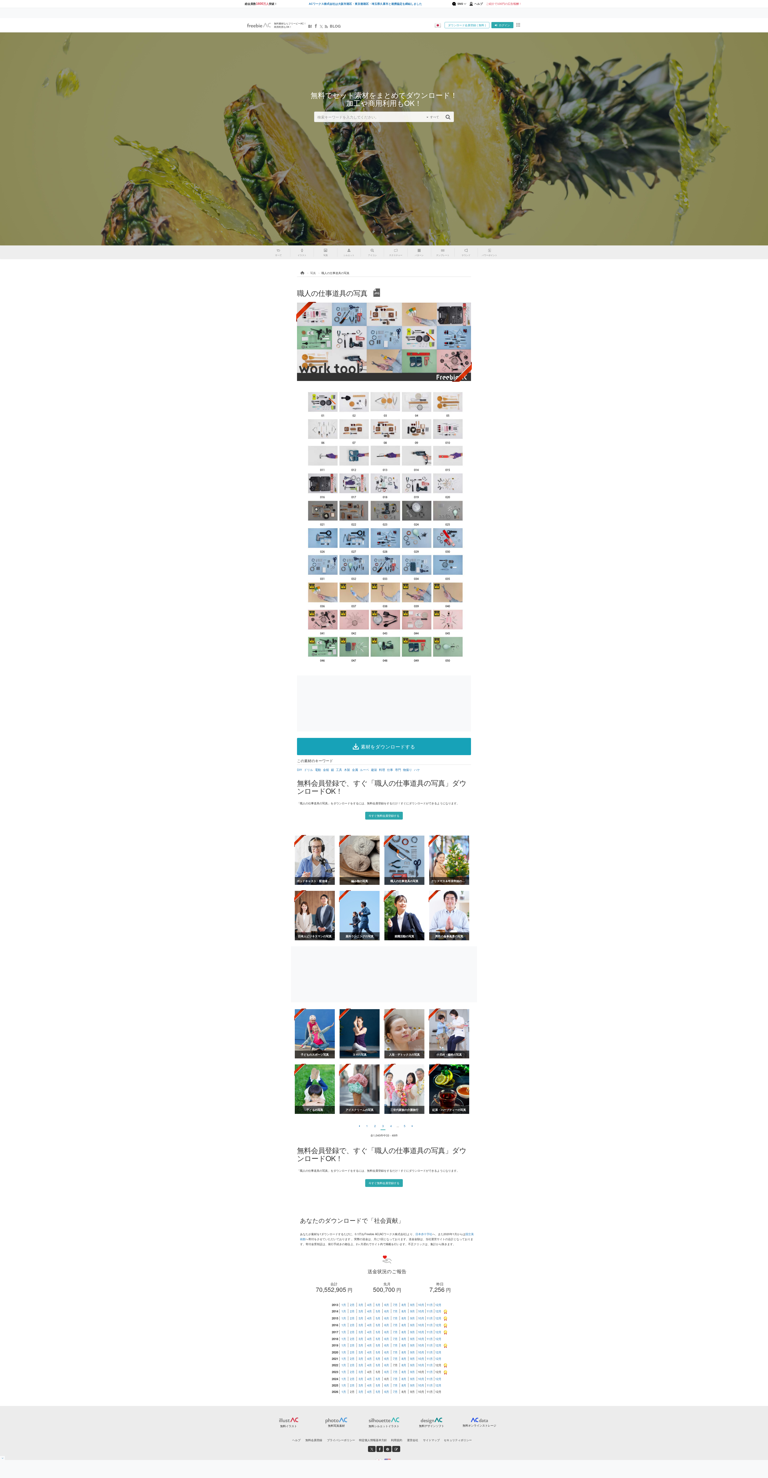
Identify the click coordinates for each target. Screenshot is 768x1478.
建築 (374, 770)
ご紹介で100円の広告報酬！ (504, 3)
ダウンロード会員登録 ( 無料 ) (467, 25)
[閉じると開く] (2, 1458)
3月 (361, 1305)
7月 (395, 1305)
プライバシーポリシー (341, 1440)
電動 (318, 770)
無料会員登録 (313, 1440)
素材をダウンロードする (388, 746)
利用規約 (396, 1440)
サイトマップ (431, 1440)
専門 (398, 770)
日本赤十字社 (423, 1234)
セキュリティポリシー (458, 1440)
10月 (421, 1305)
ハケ (417, 770)
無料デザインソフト (431, 1426)
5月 (378, 1305)
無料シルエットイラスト (384, 1426)
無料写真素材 (336, 1426)
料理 (382, 770)
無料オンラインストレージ (479, 1425)
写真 (313, 273)
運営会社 (412, 1440)
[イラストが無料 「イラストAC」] (259, 25)
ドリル (308, 770)
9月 (412, 1305)
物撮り (407, 770)
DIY (299, 770)
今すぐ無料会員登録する (384, 816)
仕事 (390, 770)
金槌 (326, 770)
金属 (355, 770)
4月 (369, 1305)
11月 (430, 1305)
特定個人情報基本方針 (373, 1440)
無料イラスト (288, 1426)
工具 (339, 770)
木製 (347, 770)
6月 (386, 1305)
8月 (404, 1305)
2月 (352, 1305)
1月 (343, 1305)
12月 (438, 1305)
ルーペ (364, 770)
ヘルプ (296, 1440)
